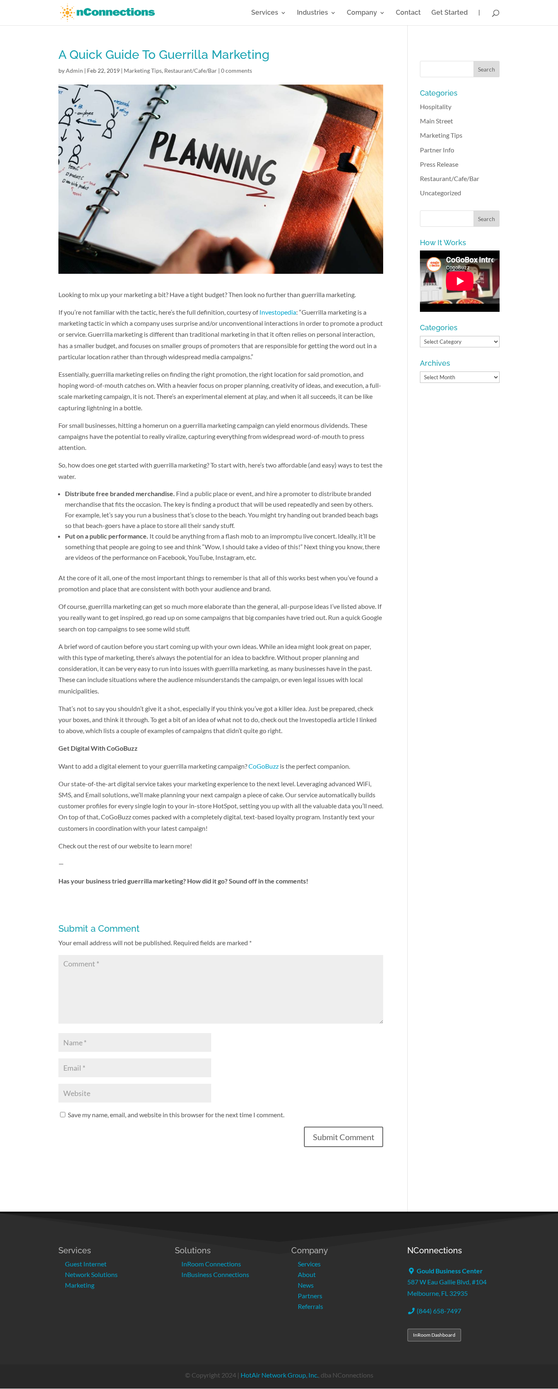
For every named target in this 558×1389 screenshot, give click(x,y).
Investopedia (277, 312)
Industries (312, 13)
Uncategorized (440, 193)
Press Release (439, 164)
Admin (74, 70)
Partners (310, 1296)
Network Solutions (91, 1274)
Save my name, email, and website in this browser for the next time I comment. (176, 1114)
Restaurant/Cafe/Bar (190, 70)
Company (362, 13)
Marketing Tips (143, 70)
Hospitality (435, 106)
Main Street (436, 121)
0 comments (236, 70)
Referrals (310, 1306)
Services (264, 13)
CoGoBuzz (263, 766)
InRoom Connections (211, 1264)
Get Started (449, 13)
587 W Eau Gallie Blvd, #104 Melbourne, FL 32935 (447, 1282)
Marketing (79, 1285)
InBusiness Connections (215, 1274)
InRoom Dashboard (434, 1335)
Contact (408, 13)
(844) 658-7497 (438, 1311)
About (307, 1274)
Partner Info (437, 150)
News (306, 1285)
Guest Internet (86, 1264)
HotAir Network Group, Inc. (279, 1375)
